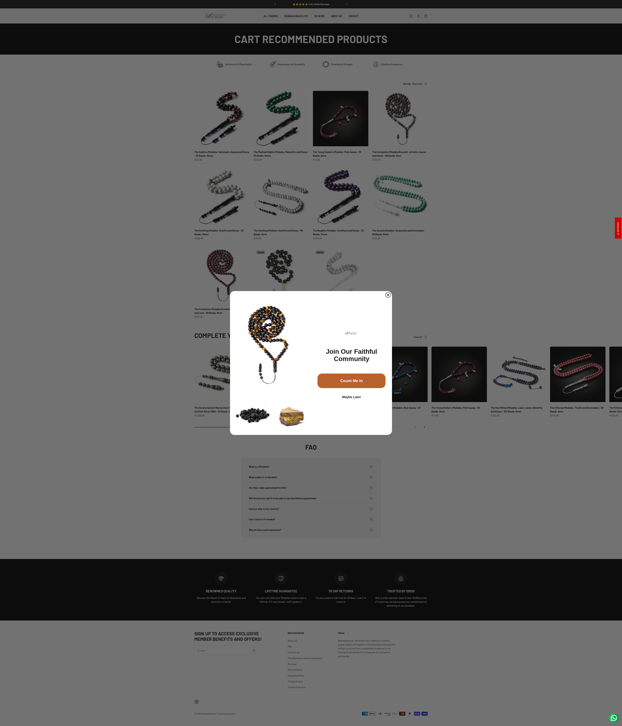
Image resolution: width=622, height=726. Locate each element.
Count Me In (351, 381)
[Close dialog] (388, 295)
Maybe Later (351, 397)
